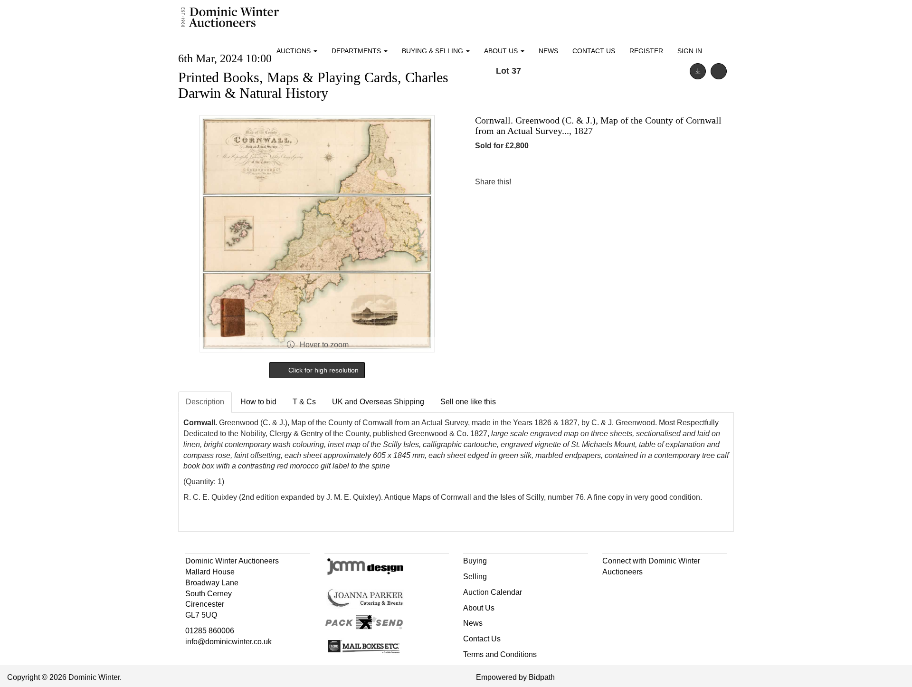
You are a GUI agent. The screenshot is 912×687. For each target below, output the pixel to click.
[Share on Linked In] (547, 182)
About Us (478, 608)
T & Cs (304, 402)
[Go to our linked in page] (631, 589)
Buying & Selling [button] (433, 51)
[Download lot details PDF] (698, 71)
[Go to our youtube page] (651, 589)
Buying (475, 561)
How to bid (258, 402)
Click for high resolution (322, 370)
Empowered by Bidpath (515, 677)
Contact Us (593, 51)
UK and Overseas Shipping (378, 402)
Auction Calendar (492, 592)
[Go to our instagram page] (566, 182)
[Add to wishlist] (719, 71)
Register (646, 51)
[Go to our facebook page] (611, 589)
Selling (475, 576)
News (548, 51)
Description (205, 402)
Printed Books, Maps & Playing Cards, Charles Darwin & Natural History (313, 85)
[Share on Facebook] (527, 182)
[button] (721, 51)
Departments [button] (357, 51)
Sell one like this (468, 402)
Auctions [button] (294, 51)
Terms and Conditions (500, 654)
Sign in (689, 51)
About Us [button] (502, 51)
